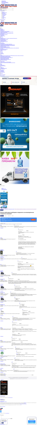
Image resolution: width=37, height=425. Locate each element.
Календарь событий (4, 12)
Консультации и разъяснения (3, 34)
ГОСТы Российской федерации (4, 39)
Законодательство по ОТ (25, 377)
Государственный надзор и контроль (4, 31)
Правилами (25, 402)
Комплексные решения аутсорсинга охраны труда (6, 57)
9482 (4, 341)
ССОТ (3, 18)
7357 (4, 280)
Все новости (1, 29)
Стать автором (3, 3)
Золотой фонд (4, 17)
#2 (18, 228)
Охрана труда (2, 30)
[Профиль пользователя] (2, 299)
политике (5, 421)
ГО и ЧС (1, 50)
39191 (4, 313)
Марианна (1, 271)
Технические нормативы (3, 40)
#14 (12, 321)
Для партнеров (2, 53)
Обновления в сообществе (3, 68)
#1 (14, 224)
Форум (1, 64)
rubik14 (1, 237)
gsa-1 (1, 264)
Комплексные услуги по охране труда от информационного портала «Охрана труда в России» (12, 55)
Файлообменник (11, 378)
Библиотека (3, 13)
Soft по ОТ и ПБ (2, 61)
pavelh (1, 340)
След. (4, 223)
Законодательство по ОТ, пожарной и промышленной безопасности (8, 38)
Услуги (3, 16)
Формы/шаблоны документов (4, 41)
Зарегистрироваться (2, 424)
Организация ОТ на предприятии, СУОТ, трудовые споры (7, 44)
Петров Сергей (2, 257)
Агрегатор (3, 15)
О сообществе (2, 67)
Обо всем (1, 36)
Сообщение (1, 249)
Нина (1, 317)
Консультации (2, 42)
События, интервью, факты (3, 32)
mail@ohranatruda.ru (10, 397)
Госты (19, 377)
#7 (8, 277)
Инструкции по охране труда (16, 377)
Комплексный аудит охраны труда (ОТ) (5, 56)
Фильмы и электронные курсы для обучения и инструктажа (7, 62)
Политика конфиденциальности (3, 401)
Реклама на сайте (4, 1)
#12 (22, 309)
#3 (16, 251)
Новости (1, 28)
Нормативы (22, 377)
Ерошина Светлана (2, 363)
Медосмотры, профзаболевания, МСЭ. (5, 47)
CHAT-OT (1, 73)
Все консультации (2, 43)
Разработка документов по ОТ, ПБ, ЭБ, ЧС (5, 59)
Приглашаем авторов (2, 65)
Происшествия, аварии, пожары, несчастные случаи (6, 33)
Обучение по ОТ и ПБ (3, 46)
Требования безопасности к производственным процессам (7, 45)
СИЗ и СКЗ (1, 48)
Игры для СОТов (2, 75)
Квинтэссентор (2, 250)
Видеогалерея (2, 71)
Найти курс (33, 219)
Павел (1, 309)
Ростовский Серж (2, 292)
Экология (1, 51)
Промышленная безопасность (4, 49)
